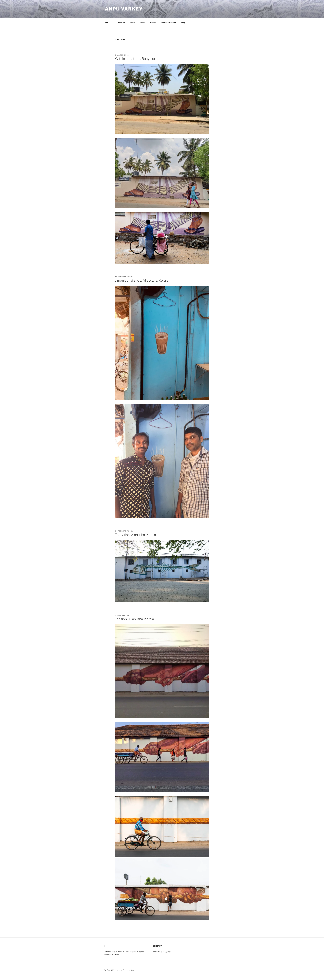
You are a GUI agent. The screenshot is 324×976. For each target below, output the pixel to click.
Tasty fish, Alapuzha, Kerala (135, 535)
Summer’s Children (168, 22)
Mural (132, 22)
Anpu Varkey (124, 9)
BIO (106, 22)
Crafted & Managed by (113, 970)
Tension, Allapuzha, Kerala (134, 619)
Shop (183, 22)
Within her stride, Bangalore (136, 59)
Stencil (142, 22)
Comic (153, 22)
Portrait (121, 22)
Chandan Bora (128, 970)
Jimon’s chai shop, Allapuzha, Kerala (141, 280)
